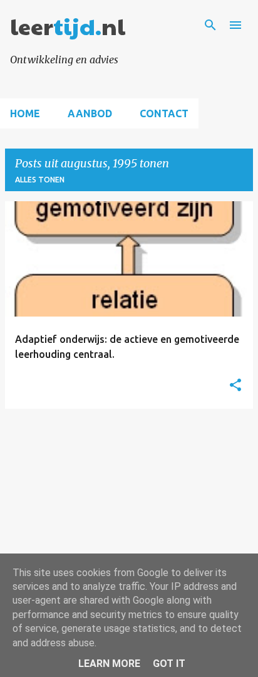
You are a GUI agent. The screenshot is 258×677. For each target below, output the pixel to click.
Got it (169, 663)
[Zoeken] (210, 25)
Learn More (109, 663)
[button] (235, 385)
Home (25, 113)
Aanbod (90, 113)
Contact (164, 113)
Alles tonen (39, 180)
